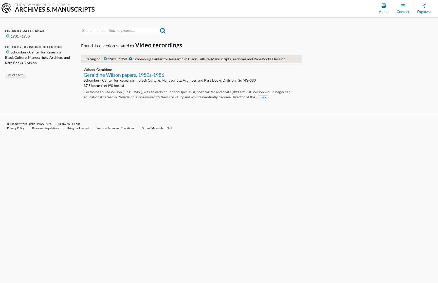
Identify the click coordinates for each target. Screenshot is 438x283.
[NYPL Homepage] (6, 8)
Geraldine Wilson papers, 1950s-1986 (124, 75)
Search (162, 30)
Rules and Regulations (45, 128)
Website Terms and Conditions (115, 128)
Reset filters (15, 75)
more (263, 97)
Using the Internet (78, 128)
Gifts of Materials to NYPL (158, 128)
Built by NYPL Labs (68, 123)
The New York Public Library (27, 123)
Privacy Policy (16, 128)
